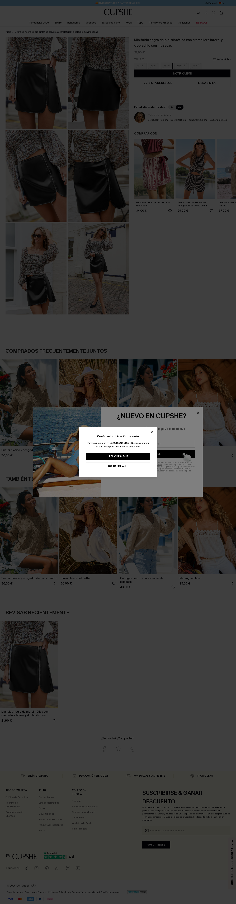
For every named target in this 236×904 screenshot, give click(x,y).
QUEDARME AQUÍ (118, 466)
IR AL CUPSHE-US (118, 456)
